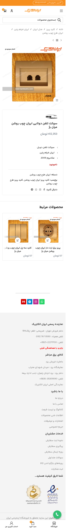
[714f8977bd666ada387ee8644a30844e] (23, 301)
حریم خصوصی (56, 427)
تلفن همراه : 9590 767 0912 (49, 336)
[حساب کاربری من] (11, 10)
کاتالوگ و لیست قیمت (52, 410)
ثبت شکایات (57, 469)
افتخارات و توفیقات (53, 421)
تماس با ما (58, 404)
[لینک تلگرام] (32, 189)
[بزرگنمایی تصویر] (57, 100)
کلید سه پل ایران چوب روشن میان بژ (18, 249)
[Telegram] (29, 301)
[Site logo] (33, 11)
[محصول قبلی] (61, 40)
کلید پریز (50, 29)
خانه (61, 29)
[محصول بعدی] (53, 40)
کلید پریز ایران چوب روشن (36, 180)
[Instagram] (35, 301)
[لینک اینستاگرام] (40, 189)
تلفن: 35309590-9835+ (51, 379)
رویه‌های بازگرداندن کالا (51, 463)
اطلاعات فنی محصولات (52, 415)
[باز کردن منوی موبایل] (61, 10)
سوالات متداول (55, 458)
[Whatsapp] (42, 301)
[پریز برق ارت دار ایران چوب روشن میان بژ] (48, 231)
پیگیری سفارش (55, 446)
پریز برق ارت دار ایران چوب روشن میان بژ (48, 249)
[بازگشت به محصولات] (57, 40)
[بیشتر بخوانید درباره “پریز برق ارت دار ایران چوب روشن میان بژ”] (48, 240)
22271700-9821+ (48, 342)
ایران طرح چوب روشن (52, 33)
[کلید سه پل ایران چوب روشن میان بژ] (18, 231)
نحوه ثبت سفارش (54, 440)
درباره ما (59, 398)
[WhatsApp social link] (36, 189)
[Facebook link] (44, 189)
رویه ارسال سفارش (54, 452)
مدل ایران (37, 29)
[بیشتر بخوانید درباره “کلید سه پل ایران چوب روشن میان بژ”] (18, 240)
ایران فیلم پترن (21, 29)
